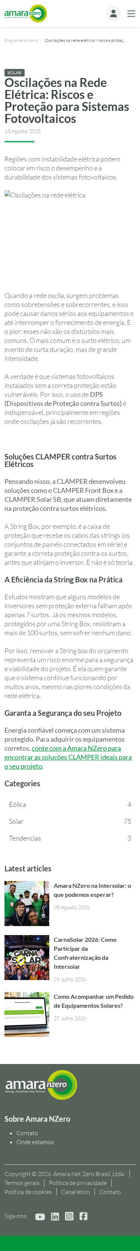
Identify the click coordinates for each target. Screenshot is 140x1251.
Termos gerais (22, 1183)
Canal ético (75, 1192)
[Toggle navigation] (131, 13)
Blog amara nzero (20, 40)
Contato (27, 1133)
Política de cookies (28, 1192)
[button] (113, 13)
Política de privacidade (78, 1183)
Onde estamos (35, 1142)
